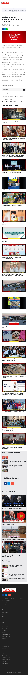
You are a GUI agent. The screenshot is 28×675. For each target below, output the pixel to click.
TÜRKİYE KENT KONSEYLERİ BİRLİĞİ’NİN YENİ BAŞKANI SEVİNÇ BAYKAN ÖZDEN (13, 139)
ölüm (17, 80)
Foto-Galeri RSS (5, 648)
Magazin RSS (4, 655)
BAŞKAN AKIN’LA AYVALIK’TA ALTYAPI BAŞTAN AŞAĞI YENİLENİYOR (14, 377)
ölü (21, 80)
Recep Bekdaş (18, 672)
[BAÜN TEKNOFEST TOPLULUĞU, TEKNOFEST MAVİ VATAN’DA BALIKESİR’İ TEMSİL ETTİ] (14, 404)
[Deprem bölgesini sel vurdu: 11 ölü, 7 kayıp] (14, 532)
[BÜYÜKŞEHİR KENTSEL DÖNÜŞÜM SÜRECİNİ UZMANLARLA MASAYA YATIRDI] (14, 165)
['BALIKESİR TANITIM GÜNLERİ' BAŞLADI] (5, 579)
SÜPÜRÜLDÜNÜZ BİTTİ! (14, 457)
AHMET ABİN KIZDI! (6, 189)
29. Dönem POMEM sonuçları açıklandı (12, 508)
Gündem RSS (4, 628)
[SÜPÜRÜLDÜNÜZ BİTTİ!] (5, 457)
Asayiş (17, 8)
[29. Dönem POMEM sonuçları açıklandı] (14, 501)
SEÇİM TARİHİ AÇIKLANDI (8, 524)
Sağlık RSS (4, 653)
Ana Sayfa (12, 8)
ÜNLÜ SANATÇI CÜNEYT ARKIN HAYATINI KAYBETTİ (15, 566)
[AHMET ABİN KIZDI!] (14, 182)
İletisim (3, 616)
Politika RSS (4, 652)
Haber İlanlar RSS (5, 663)
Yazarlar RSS (4, 638)
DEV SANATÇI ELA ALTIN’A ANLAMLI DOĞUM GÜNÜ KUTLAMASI (16, 570)
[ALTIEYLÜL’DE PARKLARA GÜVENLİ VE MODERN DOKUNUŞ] (14, 198)
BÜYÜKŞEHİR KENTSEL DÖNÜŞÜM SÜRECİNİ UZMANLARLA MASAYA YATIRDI (11, 173)
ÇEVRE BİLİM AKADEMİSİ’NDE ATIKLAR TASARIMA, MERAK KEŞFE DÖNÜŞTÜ (13, 429)
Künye (3, 614)
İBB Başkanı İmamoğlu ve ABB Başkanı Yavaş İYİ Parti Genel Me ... (13, 555)
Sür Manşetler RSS (5, 646)
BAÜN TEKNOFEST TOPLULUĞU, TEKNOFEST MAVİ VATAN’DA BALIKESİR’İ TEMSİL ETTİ (13, 412)
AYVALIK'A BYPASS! (6, 310)
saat (9, 82)
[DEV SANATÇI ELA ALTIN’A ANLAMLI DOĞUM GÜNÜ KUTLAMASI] (5, 570)
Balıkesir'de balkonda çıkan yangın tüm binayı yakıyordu (13, 121)
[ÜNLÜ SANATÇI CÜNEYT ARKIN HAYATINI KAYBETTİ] (5, 566)
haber (12, 80)
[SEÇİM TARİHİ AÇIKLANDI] (14, 516)
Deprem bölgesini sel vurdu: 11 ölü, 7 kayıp (13, 539)
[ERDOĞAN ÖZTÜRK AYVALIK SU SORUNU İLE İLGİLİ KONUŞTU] (5, 466)
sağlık (4, 82)
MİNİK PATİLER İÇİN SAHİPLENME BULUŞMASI (12, 343)
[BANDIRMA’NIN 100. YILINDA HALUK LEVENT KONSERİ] (5, 575)
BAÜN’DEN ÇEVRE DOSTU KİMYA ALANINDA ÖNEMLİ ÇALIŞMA (13, 223)
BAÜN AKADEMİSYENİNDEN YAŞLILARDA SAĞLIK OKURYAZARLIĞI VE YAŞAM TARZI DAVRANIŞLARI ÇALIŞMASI (13, 395)
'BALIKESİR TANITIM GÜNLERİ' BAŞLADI (17, 578)
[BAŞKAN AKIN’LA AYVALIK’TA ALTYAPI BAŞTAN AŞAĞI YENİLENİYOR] (14, 368)
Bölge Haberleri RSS (6, 657)
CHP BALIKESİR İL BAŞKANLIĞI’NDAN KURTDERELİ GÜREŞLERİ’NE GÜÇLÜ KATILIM (13, 359)
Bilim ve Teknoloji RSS (6, 659)
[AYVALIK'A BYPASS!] (14, 302)
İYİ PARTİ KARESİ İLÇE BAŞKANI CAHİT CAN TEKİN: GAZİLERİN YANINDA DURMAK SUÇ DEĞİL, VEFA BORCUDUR (13, 276)
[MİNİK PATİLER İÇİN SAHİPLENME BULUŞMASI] (14, 335)
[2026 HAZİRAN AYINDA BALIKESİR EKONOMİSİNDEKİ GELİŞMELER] (14, 232)
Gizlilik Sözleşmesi (5, 612)
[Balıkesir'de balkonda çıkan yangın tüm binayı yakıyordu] (14, 113)
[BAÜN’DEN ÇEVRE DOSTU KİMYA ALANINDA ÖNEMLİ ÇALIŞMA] (14, 215)
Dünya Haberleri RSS (6, 634)
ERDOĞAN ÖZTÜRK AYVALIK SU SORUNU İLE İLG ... (15, 466)
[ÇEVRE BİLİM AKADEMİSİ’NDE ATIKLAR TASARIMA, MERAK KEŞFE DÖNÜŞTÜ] (14, 421)
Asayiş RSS (4, 661)
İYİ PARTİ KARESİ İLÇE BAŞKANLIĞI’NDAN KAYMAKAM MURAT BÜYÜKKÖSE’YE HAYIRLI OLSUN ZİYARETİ (13, 156)
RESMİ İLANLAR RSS (6, 636)
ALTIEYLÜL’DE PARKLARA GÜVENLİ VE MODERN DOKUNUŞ (12, 206)
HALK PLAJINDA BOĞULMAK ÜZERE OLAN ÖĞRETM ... (17, 462)
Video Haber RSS (5, 640)
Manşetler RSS (5, 626)
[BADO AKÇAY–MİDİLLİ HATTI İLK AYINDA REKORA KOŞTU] (14, 285)
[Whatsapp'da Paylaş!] (7, 29)
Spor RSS (4, 632)
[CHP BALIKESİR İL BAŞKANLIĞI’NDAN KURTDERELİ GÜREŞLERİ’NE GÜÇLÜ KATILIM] (14, 351)
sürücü (18, 82)
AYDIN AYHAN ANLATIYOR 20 (15, 470)
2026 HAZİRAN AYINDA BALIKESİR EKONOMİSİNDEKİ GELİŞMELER (13, 240)
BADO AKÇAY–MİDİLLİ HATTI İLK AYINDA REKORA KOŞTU (13, 293)
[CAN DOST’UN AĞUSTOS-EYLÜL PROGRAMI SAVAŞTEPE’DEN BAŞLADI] (14, 250)
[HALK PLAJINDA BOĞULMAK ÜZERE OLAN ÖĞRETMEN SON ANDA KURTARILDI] (5, 462)
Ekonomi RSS (4, 650)
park (13, 82)
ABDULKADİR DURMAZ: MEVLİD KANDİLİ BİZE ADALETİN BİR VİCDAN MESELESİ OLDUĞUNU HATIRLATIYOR (12, 447)
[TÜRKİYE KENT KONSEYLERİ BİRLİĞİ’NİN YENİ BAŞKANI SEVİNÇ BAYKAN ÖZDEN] (14, 131)
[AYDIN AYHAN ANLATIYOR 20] (5, 470)
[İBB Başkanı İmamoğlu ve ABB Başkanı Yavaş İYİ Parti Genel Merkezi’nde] (14, 547)
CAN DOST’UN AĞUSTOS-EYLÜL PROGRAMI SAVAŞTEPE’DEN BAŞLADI (11, 258)
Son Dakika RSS (5, 630)
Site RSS (3, 624)
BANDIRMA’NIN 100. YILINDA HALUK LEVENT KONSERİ (16, 575)
